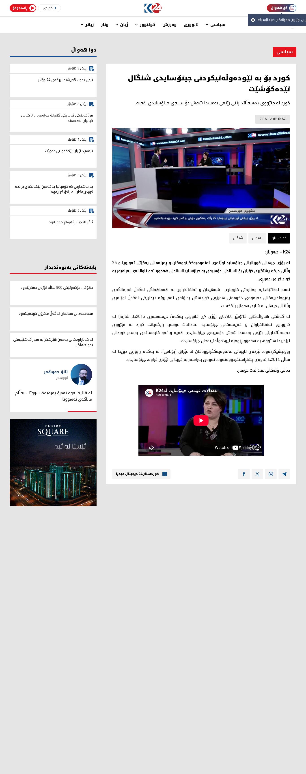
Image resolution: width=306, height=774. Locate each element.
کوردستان (279, 238)
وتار (104, 25)
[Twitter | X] (257, 474)
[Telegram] (284, 474)
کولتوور (147, 24)
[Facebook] (244, 474)
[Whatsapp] (271, 474)
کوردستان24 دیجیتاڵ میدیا (137, 474)
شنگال (238, 238)
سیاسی (217, 24)
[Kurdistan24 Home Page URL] (153, 8)
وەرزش (169, 25)
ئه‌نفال (257, 238)
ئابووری (191, 25)
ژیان (124, 24)
